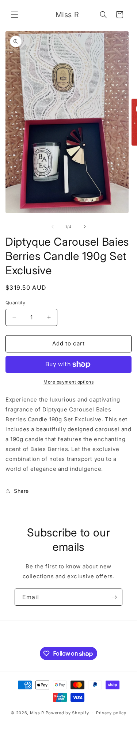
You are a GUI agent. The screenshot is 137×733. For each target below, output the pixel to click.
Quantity (15, 302)
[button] (15, 15)
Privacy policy (111, 712)
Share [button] (21, 491)
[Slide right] (85, 227)
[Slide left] (53, 227)
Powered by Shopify (67, 712)
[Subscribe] (114, 597)
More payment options (68, 382)
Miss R (37, 712)
